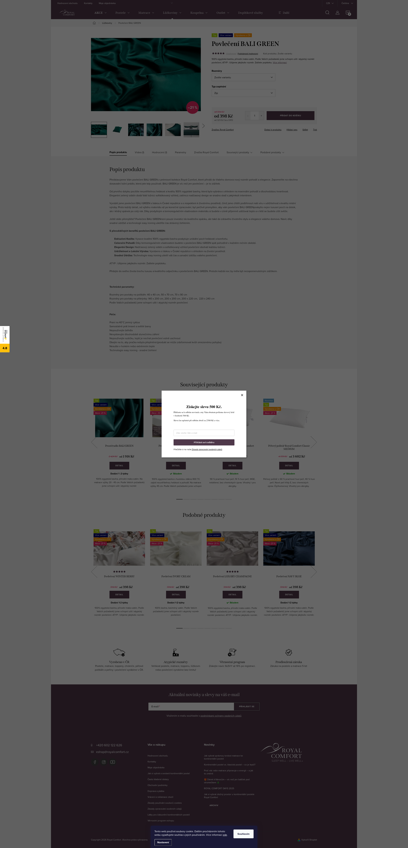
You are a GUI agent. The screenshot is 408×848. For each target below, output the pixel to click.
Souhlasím (243, 834)
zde (225, 835)
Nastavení (163, 842)
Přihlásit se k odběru (204, 442)
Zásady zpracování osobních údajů (207, 449)
